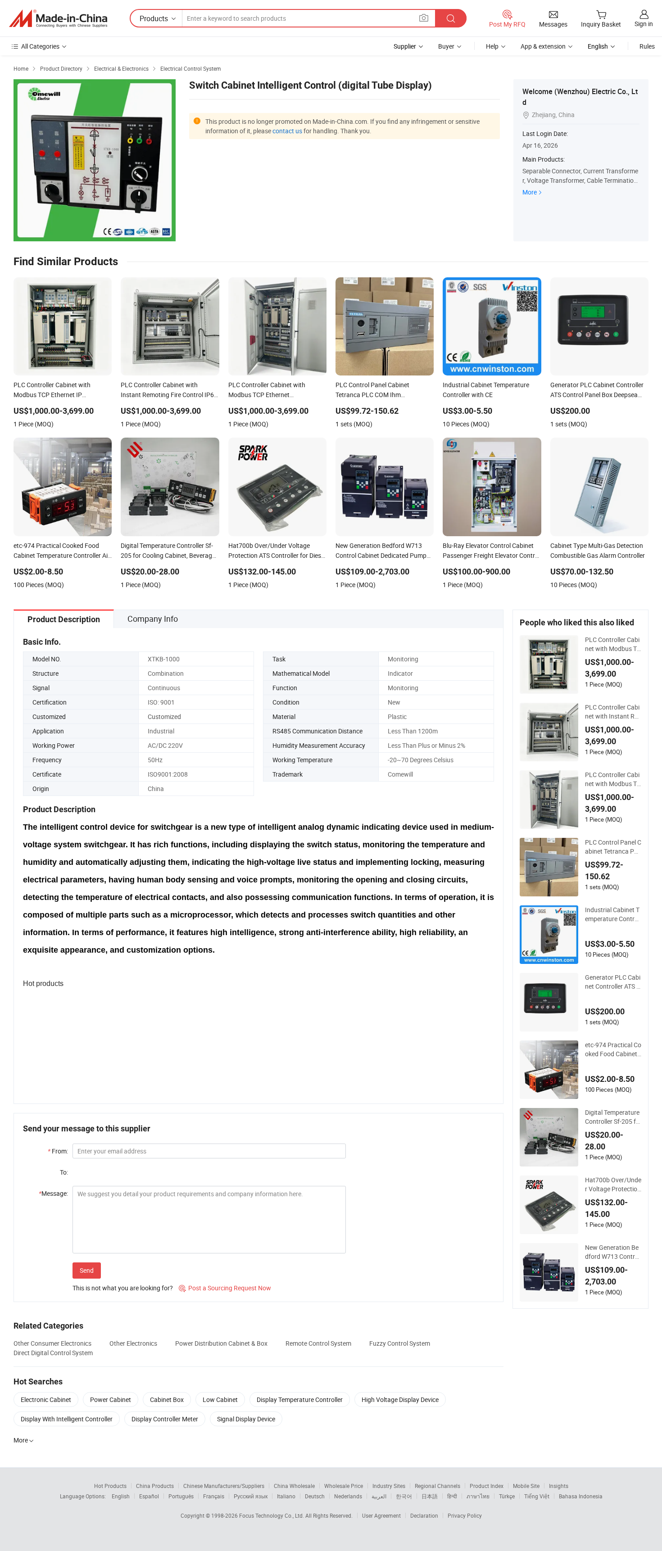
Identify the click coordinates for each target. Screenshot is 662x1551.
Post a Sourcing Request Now (225, 1288)
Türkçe (507, 1496)
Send (87, 1270)
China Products (155, 1485)
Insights (558, 1485)
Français (213, 1496)
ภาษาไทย (478, 1496)
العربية (379, 1496)
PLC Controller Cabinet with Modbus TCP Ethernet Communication (613, 779)
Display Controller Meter (164, 1419)
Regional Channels (437, 1485)
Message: (53, 1193)
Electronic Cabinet (46, 1399)
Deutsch (315, 1496)
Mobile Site (526, 1485)
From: (58, 1151)
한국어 (404, 1496)
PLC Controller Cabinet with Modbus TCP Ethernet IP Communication (613, 644)
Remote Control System (318, 1343)
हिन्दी (452, 1496)
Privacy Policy (465, 1515)
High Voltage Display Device (400, 1399)
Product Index (486, 1485)
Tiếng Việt (536, 1496)
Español (149, 1496)
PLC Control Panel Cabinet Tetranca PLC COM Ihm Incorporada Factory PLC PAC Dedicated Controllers (613, 847)
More (529, 192)
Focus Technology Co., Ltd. (272, 1515)
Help (492, 46)
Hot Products (110, 1485)
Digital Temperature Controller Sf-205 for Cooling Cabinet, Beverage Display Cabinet (613, 1117)
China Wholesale (294, 1485)
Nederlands (348, 1496)
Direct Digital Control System (53, 1352)
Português (181, 1496)
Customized (164, 716)
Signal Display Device (246, 1419)
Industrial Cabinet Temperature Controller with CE (613, 914)
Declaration (424, 1515)
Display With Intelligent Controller (67, 1419)
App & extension (543, 46)
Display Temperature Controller (300, 1399)
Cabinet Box (167, 1399)
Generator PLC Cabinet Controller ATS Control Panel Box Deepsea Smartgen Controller (612, 982)
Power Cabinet (110, 1399)
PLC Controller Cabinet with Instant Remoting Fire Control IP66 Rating (612, 712)
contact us (287, 131)
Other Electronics (133, 1343)
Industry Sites (388, 1485)
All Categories (40, 46)
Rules (647, 46)
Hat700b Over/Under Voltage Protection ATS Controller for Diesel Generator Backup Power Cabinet (613, 1185)
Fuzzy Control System (399, 1343)
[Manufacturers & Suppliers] (58, 18)
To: (64, 1172)
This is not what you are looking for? (123, 1288)
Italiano (286, 1496)
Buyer (446, 46)
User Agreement (381, 1515)
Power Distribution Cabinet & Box (221, 1343)
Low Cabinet (220, 1399)
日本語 (430, 1496)
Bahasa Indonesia (581, 1496)
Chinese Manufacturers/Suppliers (223, 1485)
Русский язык (251, 1496)
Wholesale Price (343, 1485)
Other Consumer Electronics (52, 1343)
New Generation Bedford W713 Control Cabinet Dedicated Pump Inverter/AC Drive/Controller (613, 1252)
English (121, 1496)
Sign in (644, 23)
